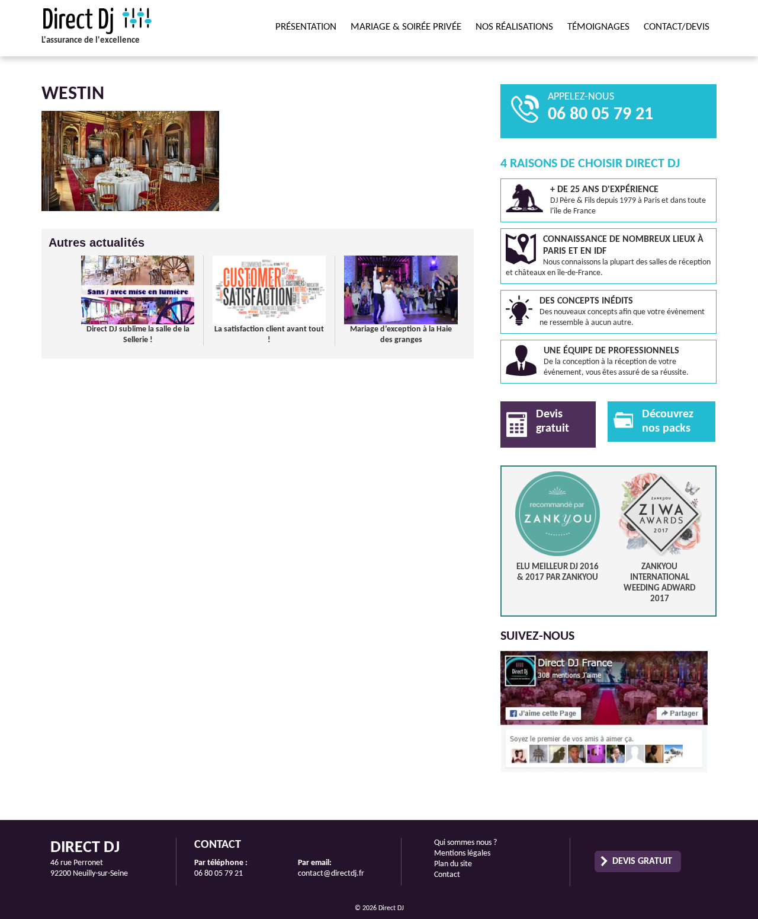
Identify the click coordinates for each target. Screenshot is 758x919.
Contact (447, 874)
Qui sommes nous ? (465, 842)
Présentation (305, 27)
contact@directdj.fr (331, 873)
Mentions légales (462, 853)
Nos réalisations (514, 27)
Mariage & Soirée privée (406, 27)
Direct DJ (121, 21)
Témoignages (598, 27)
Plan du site (453, 864)
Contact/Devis (676, 27)
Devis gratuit (642, 861)
